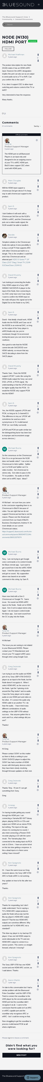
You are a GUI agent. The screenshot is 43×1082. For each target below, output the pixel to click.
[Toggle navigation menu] (39, 5)
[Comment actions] (36, 140)
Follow (8, 49)
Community (7, 19)
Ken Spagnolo (14, 863)
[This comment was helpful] (38, 180)
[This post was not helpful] (38, 60)
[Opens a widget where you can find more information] (32, 1078)
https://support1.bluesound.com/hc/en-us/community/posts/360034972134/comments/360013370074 (17, 534)
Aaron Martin (14, 980)
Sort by (36, 126)
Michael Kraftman (16, 54)
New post (21, 1055)
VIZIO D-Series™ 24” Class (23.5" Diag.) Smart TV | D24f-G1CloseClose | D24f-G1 (16, 262)
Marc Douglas (14, 180)
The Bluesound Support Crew (15, 17)
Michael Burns (14, 448)
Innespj (11, 805)
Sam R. (11, 206)
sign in (10, 1038)
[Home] (18, 4)
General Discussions (24, 19)
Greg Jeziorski (14, 666)
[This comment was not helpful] (38, 186)
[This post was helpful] (38, 54)
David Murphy (14, 275)
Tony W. (8, 144)
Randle (11, 235)
